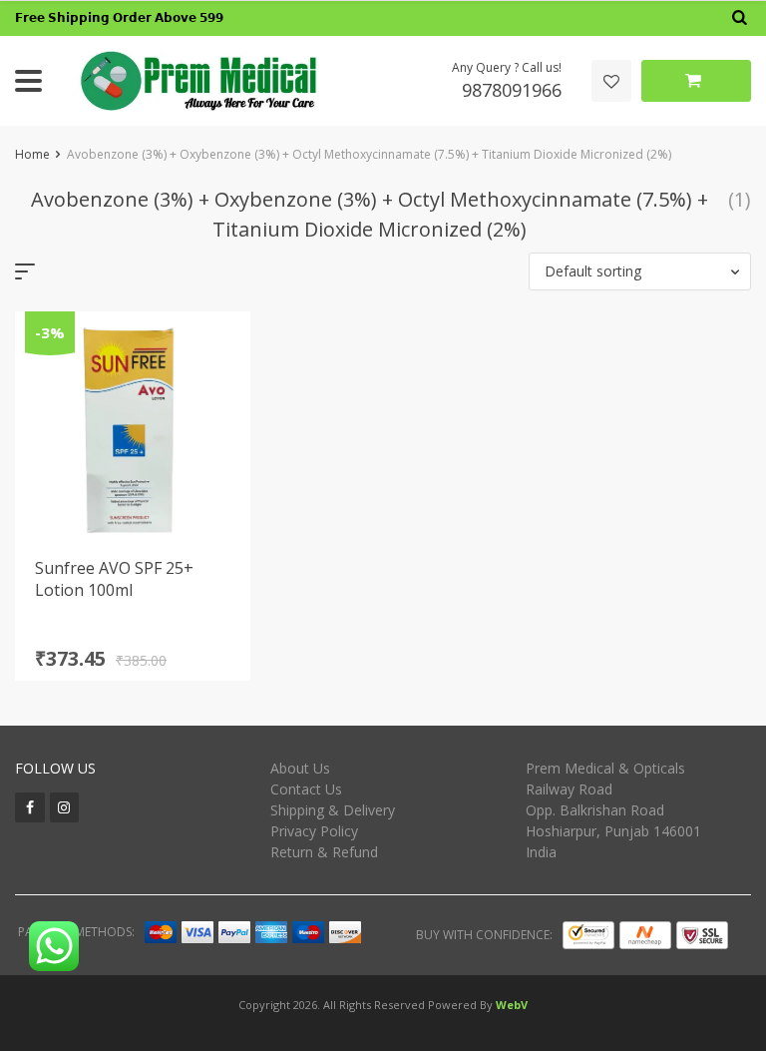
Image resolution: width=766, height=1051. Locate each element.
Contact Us (306, 789)
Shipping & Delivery (332, 809)
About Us (300, 768)
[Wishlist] (611, 81)
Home (32, 154)
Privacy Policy (314, 830)
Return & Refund (324, 851)
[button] (640, 271)
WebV (512, 1004)
